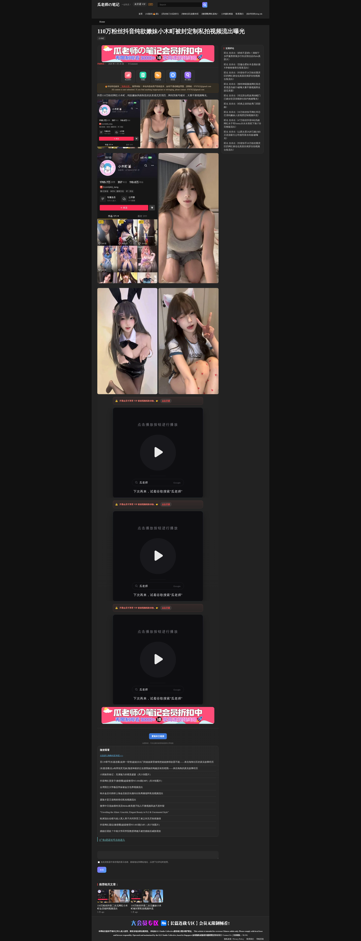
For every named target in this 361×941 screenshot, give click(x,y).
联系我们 (240, 14)
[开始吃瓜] (158, 76)
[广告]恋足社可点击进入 (112, 840)
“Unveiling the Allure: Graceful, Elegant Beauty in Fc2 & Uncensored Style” (134, 812)
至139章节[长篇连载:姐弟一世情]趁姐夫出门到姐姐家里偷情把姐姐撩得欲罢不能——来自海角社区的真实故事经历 (157, 762)
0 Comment (133, 64)
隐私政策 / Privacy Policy (234, 939)
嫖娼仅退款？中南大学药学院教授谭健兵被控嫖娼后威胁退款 (130, 831)
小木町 (101, 38)
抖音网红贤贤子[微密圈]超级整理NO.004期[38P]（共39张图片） (131, 781)
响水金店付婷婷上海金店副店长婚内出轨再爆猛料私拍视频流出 (131, 793)
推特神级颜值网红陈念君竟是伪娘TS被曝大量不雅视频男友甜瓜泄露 (242, 87)
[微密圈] (173, 76)
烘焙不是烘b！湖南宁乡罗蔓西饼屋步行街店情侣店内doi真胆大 (242, 56)
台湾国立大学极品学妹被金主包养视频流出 (121, 787)
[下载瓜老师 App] (150, 4)
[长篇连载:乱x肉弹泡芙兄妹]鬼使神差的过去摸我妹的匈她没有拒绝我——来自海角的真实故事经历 (149, 768)
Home (102, 22)
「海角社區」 (126, 86)
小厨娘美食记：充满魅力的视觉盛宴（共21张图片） (126, 774)
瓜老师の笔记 (108, 5)
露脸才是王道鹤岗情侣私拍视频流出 (118, 799)
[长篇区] (143, 76)
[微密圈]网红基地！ (210, 14)
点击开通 (166, 401)
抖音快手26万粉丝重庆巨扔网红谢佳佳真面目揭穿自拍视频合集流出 (242, 75)
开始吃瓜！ (101, 64)
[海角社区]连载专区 (190, 14)
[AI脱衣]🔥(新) (152, 14)
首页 (141, 14)
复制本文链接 (158, 736)
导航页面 (260, 939)
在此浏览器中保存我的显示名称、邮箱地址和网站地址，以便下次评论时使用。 (135, 862)
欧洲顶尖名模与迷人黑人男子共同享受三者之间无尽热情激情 (130, 818)
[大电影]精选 (227, 14)
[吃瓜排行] (128, 76)
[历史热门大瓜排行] (170, 14)
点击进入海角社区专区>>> (111, 756)
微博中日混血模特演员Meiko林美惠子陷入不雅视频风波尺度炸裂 (132, 806)
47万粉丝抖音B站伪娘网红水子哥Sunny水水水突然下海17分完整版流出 (242, 123)
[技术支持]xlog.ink (254, 14)
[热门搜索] (188, 76)
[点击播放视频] (158, 453)
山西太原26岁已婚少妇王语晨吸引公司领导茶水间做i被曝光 (242, 135)
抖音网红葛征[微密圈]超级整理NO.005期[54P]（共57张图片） (130, 825)
